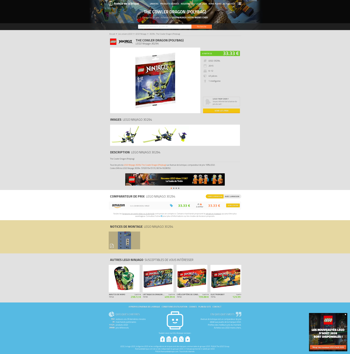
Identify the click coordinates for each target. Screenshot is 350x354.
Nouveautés (187, 3)
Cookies (193, 306)
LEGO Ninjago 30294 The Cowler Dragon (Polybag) (145, 164)
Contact (216, 306)
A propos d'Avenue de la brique (144, 306)
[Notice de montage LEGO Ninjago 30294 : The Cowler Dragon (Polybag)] (124, 240)
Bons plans (215, 3)
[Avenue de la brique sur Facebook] (162, 338)
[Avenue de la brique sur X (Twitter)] (181, 338)
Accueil (112, 33)
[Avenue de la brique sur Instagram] (169, 338)
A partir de (207, 53)
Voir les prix (221, 110)
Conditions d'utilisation (174, 306)
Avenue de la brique (124, 3)
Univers (154, 3)
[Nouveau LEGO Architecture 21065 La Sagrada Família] (175, 179)
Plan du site (204, 306)
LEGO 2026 (201, 3)
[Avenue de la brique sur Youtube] (188, 338)
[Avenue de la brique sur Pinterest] (175, 338)
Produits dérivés (169, 3)
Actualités (229, 3)
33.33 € (231, 53)
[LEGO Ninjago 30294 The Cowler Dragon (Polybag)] (125, 143)
